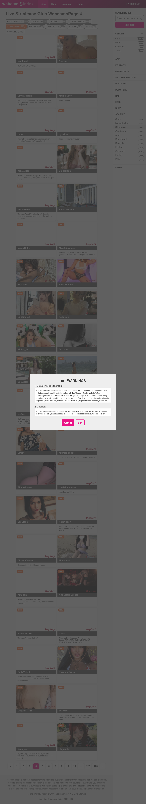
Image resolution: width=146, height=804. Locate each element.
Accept (68, 422)
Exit (80, 422)
